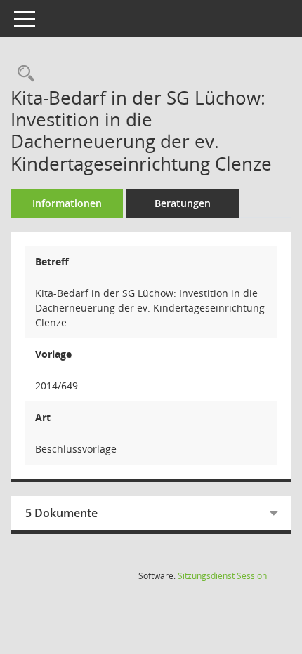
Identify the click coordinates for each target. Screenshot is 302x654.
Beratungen (183, 203)
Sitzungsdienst (222, 576)
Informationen (67, 203)
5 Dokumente (61, 513)
